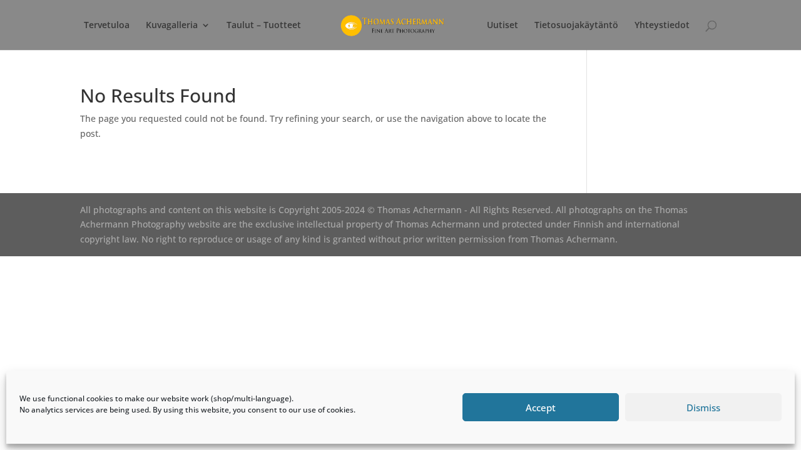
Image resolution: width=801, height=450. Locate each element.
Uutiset (502, 26)
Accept (541, 407)
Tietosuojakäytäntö (576, 26)
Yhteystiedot (662, 26)
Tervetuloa (107, 26)
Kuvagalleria (172, 26)
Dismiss (703, 407)
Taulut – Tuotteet (264, 26)
